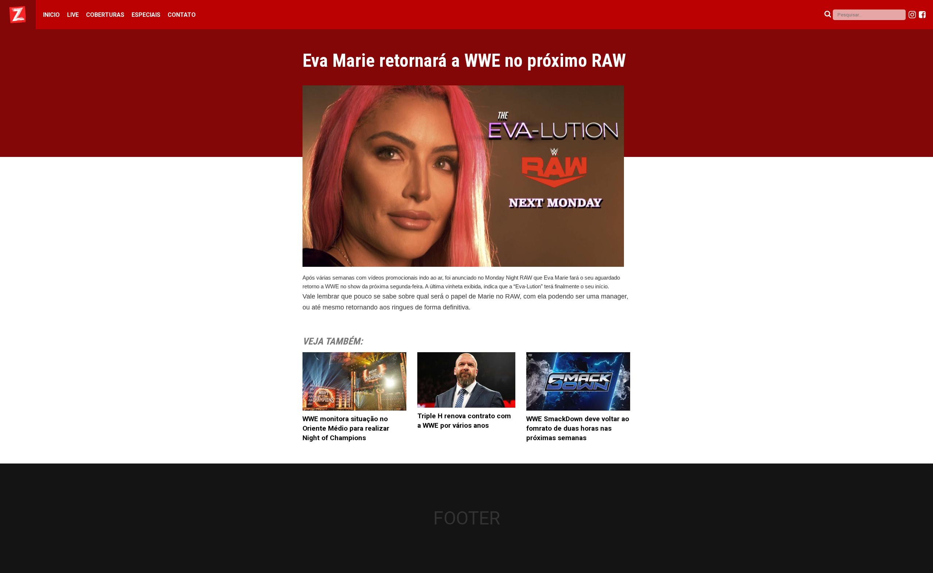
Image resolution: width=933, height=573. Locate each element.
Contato (182, 14)
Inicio (51, 14)
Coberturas (105, 14)
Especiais (146, 14)
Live (73, 14)
